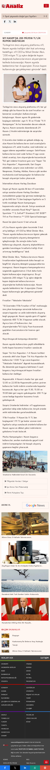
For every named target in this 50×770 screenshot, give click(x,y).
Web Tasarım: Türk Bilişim (31, 764)
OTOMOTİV (29, 691)
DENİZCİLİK (5, 732)
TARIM (28, 698)
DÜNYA (3, 691)
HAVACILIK (5, 729)
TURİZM (4, 722)
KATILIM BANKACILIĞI (9, 678)
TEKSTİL (4, 725)
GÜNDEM (7, 32)
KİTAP (28, 722)
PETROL (29, 678)
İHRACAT (4, 694)
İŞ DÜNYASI (5, 698)
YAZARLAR (30, 715)
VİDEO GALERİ (31, 718)
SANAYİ (4, 736)
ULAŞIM (29, 708)
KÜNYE (5, 759)
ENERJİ (4, 715)
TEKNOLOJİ (5, 718)
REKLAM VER (7, 658)
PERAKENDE (30, 701)
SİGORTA (4, 681)
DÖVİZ (28, 671)
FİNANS (29, 664)
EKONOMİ (4, 664)
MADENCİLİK (30, 681)
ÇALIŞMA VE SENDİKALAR (10, 701)
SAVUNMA (30, 705)
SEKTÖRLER (30, 688)
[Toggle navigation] (46, 6)
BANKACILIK (5, 674)
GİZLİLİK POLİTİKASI (10, 763)
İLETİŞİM (45, 658)
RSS (27, 759)
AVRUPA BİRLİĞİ (7, 705)
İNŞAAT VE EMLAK (33, 694)
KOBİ (3, 671)
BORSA (29, 667)
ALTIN (28, 674)
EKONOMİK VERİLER (8, 667)
